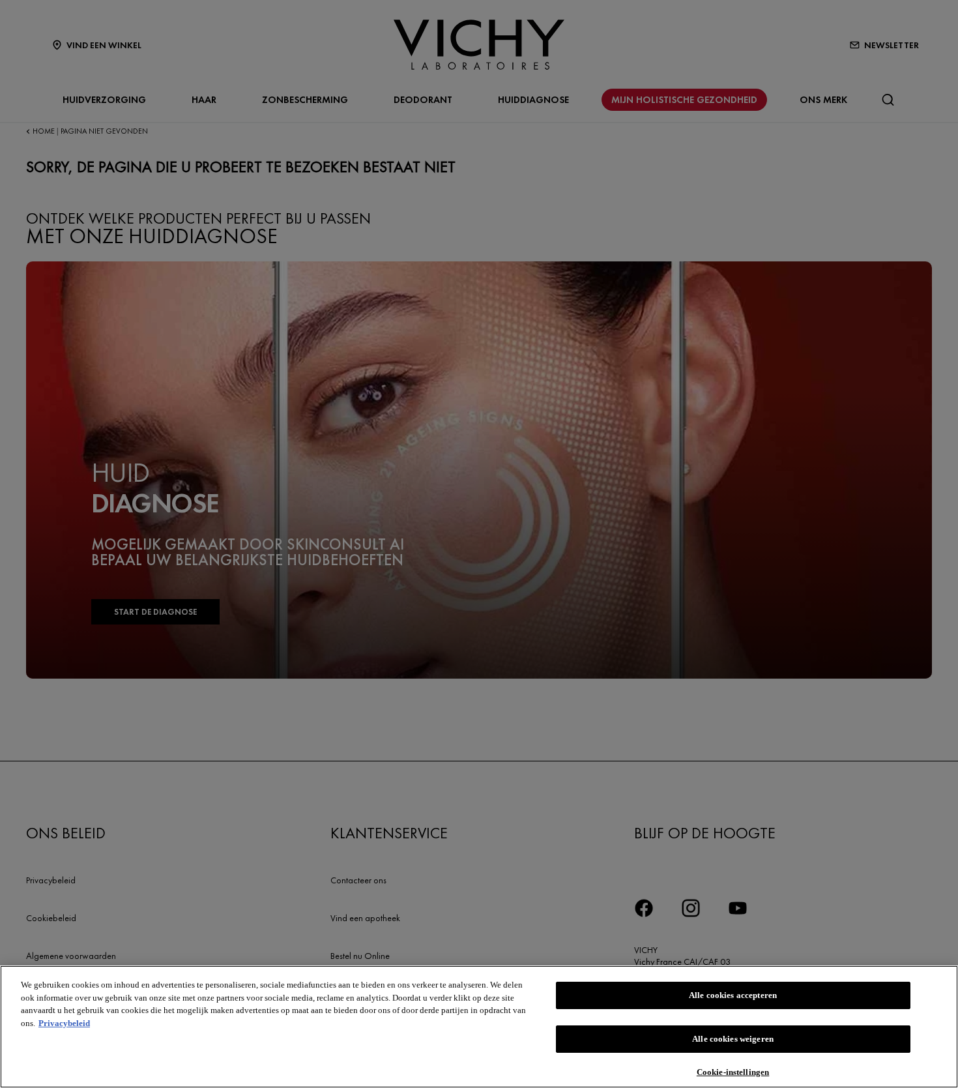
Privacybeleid (64, 1023)
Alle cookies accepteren (733, 995)
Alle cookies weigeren (733, 1039)
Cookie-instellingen (733, 1071)
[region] (479, 1026)
